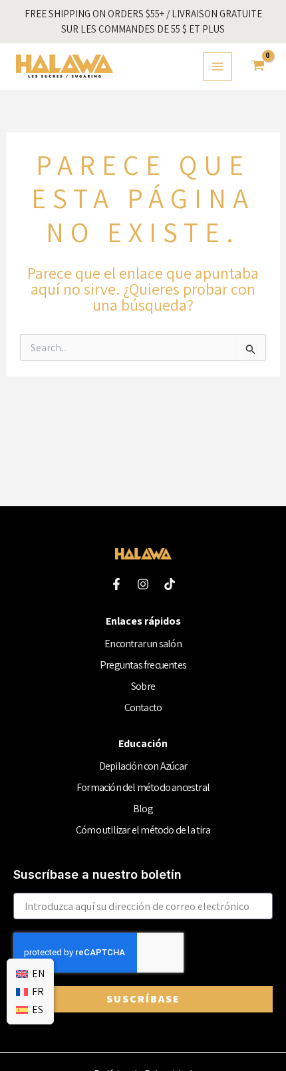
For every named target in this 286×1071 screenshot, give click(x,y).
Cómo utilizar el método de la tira (143, 830)
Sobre (143, 686)
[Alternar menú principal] (217, 66)
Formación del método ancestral (143, 787)
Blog (143, 809)
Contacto (143, 707)
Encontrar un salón (143, 644)
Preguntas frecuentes (143, 665)
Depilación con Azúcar (143, 766)
